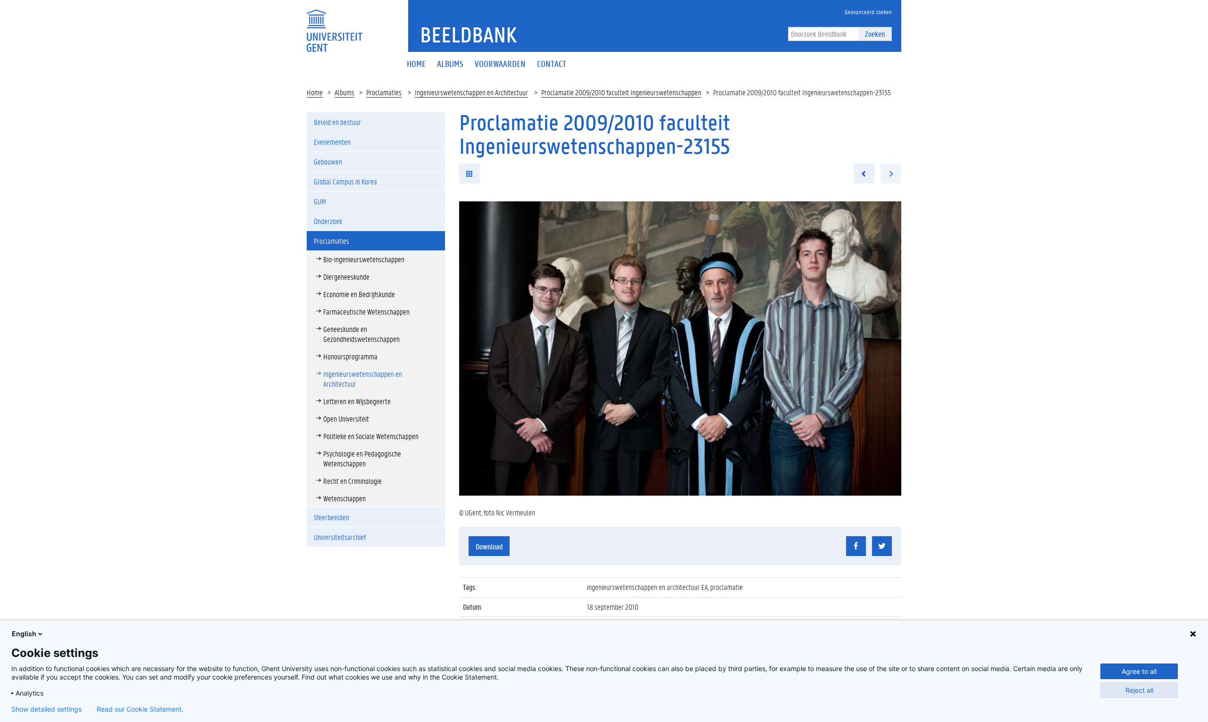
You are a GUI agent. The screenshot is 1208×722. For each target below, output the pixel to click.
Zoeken (875, 34)
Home (315, 92)
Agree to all (1139, 671)
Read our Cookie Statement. (140, 709)
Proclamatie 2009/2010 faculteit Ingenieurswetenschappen (621, 92)
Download (489, 546)
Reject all (1139, 690)
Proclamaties (384, 92)
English (24, 634)
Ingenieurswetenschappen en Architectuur (471, 92)
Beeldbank (468, 34)
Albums (344, 92)
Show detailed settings (46, 709)
